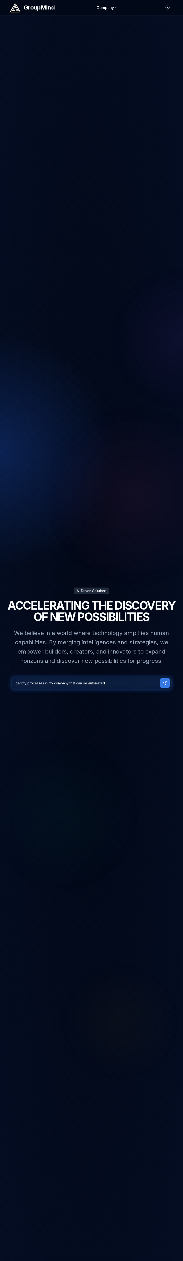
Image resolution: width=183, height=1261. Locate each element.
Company (105, 7)
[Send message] (165, 683)
